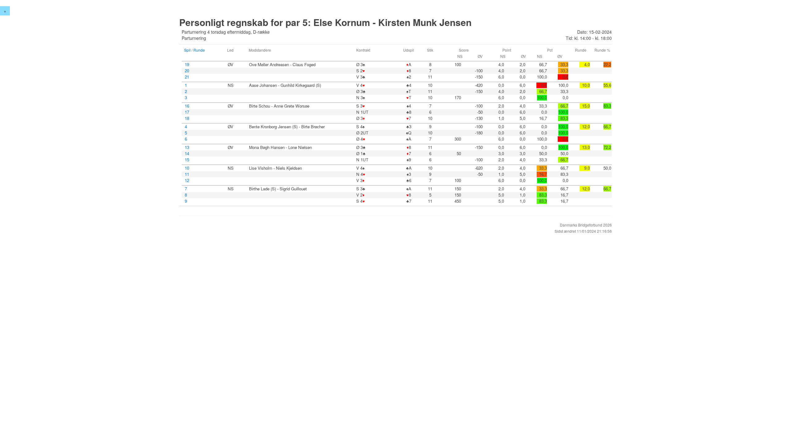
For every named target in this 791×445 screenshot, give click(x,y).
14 (187, 153)
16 (187, 106)
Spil (187, 50)
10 (187, 168)
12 (187, 180)
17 (187, 112)
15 (187, 160)
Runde (199, 50)
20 (187, 71)
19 (187, 64)
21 (187, 77)
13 (187, 147)
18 (187, 118)
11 (187, 174)
